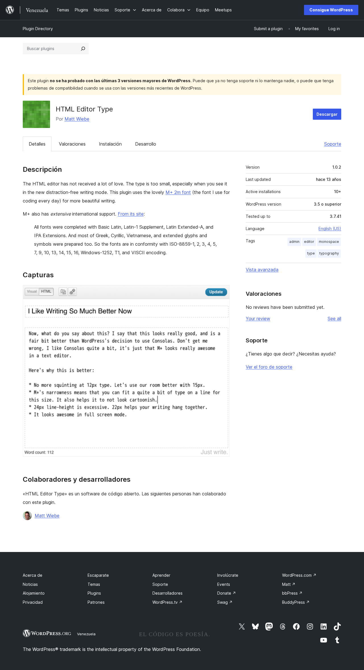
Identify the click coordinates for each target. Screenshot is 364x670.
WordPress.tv (167, 602)
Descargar (327, 114)
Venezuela (86, 634)
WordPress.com (299, 575)
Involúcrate (227, 575)
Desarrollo (145, 144)
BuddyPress (296, 602)
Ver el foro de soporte (269, 367)
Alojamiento (34, 593)
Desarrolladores (167, 593)
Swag (225, 602)
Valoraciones (72, 144)
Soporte (332, 144)
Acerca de (32, 575)
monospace (329, 241)
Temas (94, 584)
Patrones (96, 602)
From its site (131, 214)
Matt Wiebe (77, 119)
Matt (288, 584)
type (311, 253)
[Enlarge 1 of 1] (222, 292)
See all (334, 318)
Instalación (110, 144)
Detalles (37, 144)
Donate (226, 593)
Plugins (94, 593)
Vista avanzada (262, 269)
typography (329, 253)
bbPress (292, 593)
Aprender (161, 575)
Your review (258, 318)
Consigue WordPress (331, 9)
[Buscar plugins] (83, 48)
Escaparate (98, 575)
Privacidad (33, 602)
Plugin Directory (38, 28)
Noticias (30, 584)
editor (309, 241)
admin (294, 241)
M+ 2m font (178, 192)
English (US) (329, 228)
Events (223, 584)
